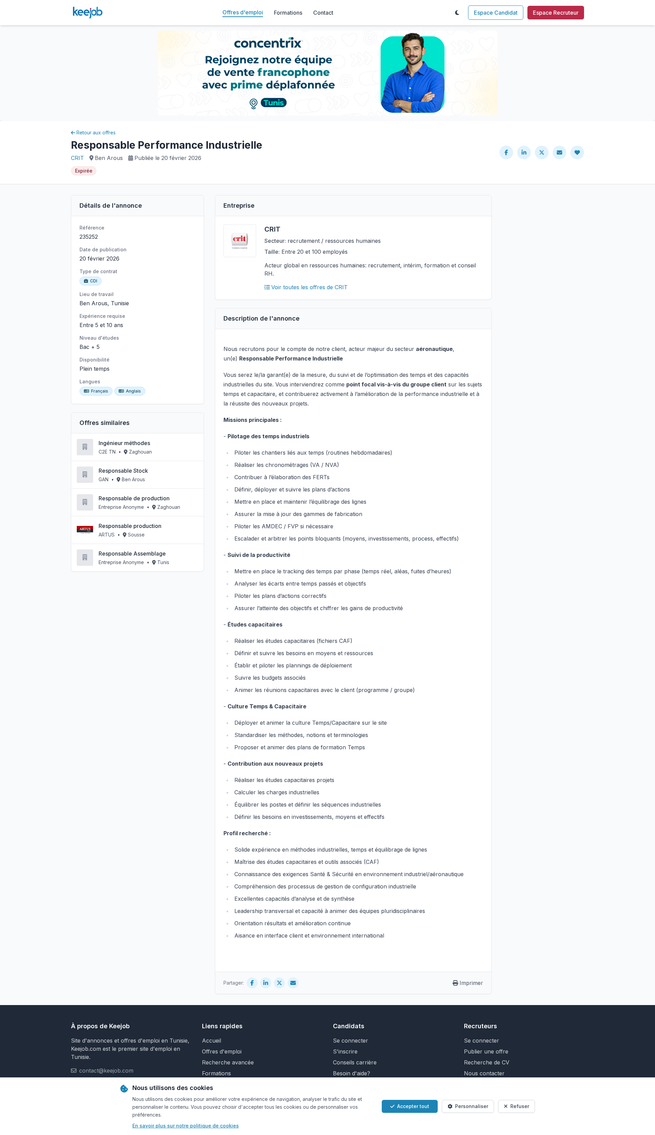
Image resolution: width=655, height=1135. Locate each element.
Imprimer (471, 982)
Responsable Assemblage (132, 553)
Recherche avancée (228, 1062)
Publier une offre (486, 1051)
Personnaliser (471, 1106)
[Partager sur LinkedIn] (524, 152)
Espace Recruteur (556, 12)
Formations (288, 12)
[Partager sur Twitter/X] (542, 152)
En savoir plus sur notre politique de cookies (185, 1126)
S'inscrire (345, 1051)
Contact (323, 12)
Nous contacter (484, 1073)
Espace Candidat (496, 12)
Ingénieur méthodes (124, 443)
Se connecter (350, 1040)
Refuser (519, 1106)
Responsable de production (134, 498)
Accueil (211, 1040)
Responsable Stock (123, 470)
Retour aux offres (96, 132)
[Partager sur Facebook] (506, 152)
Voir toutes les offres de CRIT (309, 287)
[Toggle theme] (457, 12)
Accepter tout (413, 1106)
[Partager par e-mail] (559, 152)
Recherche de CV (486, 1062)
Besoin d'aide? (351, 1073)
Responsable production (130, 525)
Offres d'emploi (242, 12)
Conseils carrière (355, 1062)
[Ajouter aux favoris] (577, 152)
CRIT (77, 157)
